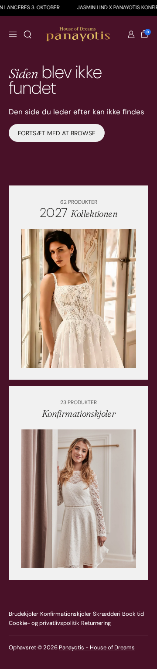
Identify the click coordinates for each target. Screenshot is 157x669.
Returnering (96, 623)
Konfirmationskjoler (65, 614)
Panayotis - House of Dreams (97, 647)
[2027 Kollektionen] (78, 298)
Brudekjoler (23, 614)
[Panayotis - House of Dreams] (78, 34)
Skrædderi (106, 614)
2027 (78, 213)
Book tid (133, 614)
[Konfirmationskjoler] (78, 498)
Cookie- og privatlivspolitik (44, 623)
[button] (27, 34)
